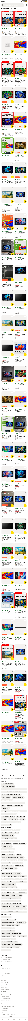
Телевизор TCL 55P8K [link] (19, 740)
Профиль (25, 1019)
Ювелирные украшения (6, 1003)
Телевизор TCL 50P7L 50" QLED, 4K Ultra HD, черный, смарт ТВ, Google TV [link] (20, 259)
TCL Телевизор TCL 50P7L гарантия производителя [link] (20, 764)
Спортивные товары (5, 996)
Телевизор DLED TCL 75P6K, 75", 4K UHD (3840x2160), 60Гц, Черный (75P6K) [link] (6, 386)
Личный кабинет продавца (6, 957)
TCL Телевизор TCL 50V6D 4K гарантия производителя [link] (20, 588)
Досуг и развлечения (5, 973)
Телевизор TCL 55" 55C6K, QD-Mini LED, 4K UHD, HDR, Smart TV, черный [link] (20, 538)
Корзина (19, 1019)
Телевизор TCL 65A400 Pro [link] (7, 764)
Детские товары (4, 1001)
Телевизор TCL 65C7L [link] (6, 359)
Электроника (4, 980)
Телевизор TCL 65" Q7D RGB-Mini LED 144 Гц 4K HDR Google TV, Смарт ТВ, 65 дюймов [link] (20, 81)
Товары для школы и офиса (6, 994)
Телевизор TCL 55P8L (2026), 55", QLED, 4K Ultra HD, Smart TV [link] (7, 511)
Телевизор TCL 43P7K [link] (19, 284)
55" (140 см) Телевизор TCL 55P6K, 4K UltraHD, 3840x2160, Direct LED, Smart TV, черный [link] (6, 285)
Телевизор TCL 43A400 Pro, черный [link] (20, 563)
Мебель (2, 975)
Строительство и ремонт (6, 1000)
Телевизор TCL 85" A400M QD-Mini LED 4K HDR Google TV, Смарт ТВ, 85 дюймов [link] (20, 715)
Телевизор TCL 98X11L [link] (6, 410)
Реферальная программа (6, 968)
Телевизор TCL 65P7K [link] (6, 308)
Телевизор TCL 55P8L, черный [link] (19, 107)
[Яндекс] (10, 1016)
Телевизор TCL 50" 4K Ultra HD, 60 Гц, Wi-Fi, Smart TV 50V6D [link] (6, 612)
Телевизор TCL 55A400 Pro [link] (7, 206)
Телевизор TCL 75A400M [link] (20, 460)
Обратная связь (4, 1008)
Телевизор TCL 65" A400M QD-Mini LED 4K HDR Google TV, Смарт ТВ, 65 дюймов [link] (20, 612)
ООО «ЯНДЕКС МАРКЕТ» (9, 1014)
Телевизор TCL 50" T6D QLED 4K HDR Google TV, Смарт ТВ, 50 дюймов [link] (7, 31)
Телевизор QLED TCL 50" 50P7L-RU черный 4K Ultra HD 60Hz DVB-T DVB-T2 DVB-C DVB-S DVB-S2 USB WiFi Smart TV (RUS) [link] (20, 639)
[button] (26, 5)
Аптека (2, 985)
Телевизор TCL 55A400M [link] (20, 334)
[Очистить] (22, 5)
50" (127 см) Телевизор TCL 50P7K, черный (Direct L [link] (7, 182)
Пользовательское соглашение (7, 1006)
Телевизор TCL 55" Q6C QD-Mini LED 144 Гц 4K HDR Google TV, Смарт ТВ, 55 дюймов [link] (7, 81)
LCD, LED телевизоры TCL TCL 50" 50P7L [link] (20, 411)
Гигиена (2, 978)
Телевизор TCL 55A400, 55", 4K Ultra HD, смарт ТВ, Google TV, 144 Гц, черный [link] (7, 639)
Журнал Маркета (4, 1011)
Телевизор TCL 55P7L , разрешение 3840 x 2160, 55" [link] (7, 741)
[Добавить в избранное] (12, 12)
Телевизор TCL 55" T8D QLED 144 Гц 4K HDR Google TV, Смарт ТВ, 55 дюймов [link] (20, 31)
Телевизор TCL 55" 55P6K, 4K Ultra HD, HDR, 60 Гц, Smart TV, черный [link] (20, 233)
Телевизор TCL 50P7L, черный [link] (19, 56)
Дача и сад (3, 991)
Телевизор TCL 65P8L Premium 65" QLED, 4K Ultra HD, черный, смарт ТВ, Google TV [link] (7, 436)
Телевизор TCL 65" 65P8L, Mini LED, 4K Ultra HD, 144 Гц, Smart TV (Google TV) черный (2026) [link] (7, 259)
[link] (7, 784)
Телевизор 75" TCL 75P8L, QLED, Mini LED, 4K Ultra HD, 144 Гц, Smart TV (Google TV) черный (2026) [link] (20, 436)
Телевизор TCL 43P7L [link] (19, 131)
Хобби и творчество (5, 989)
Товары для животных (5, 998)
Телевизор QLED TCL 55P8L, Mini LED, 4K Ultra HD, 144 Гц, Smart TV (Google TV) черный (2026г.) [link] (20, 207)
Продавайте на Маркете (6, 959)
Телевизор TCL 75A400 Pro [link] (7, 335)
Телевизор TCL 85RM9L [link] (20, 384)
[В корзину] (12, 25)
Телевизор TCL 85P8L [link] (19, 510)
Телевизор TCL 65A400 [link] (7, 460)
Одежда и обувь (4, 982)
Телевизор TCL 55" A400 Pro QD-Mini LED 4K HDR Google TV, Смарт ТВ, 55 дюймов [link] (7, 664)
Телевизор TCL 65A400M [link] (20, 181)
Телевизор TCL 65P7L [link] (19, 308)
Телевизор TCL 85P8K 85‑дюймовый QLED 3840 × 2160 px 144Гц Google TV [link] (19, 360)
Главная (3, 1019)
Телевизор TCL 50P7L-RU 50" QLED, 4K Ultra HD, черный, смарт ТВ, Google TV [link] (7, 157)
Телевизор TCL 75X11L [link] (19, 156)
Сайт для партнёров (5, 962)
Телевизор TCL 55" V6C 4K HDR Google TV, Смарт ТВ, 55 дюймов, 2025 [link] (7, 132)
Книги (2, 993)
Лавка (8, 1019)
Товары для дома (4, 984)
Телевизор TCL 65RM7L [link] (7, 106)
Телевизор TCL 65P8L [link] (6, 537)
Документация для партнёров (7, 961)
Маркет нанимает (4, 1010)
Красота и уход (4, 987)
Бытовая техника (4, 976)
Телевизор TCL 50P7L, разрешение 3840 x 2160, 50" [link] (7, 588)
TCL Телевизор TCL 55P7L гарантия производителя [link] (7, 714)
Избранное (14, 1019)
